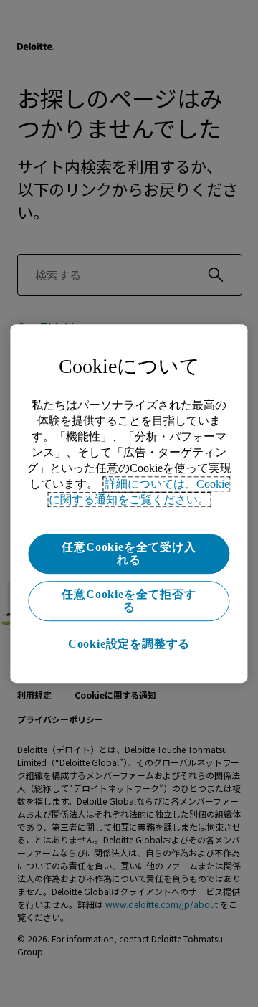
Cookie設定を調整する (129, 644)
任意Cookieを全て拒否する (129, 600)
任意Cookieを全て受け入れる (129, 553)
